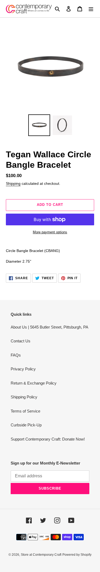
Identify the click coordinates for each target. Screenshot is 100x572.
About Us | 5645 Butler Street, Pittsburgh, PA (49, 327)
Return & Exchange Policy (34, 383)
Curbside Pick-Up (26, 425)
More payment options (50, 232)
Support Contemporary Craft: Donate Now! (48, 439)
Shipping (13, 183)
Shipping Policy (24, 397)
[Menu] (91, 8)
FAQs (16, 355)
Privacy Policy (23, 369)
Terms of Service (25, 411)
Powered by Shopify (76, 555)
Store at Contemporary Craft (41, 555)
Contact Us (20, 341)
